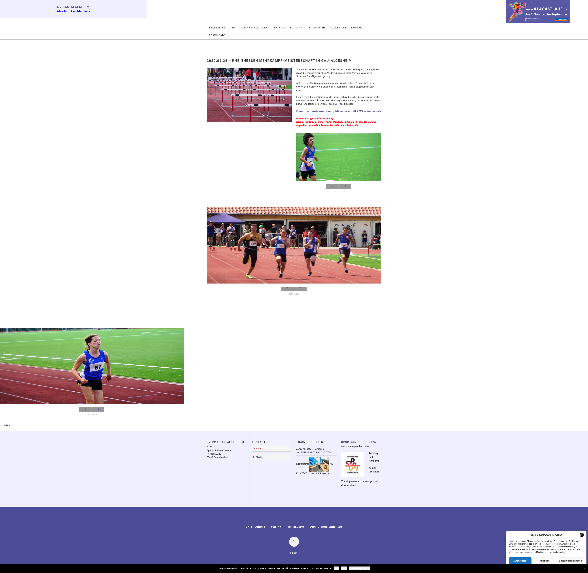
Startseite (217, 27)
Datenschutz (255, 527)
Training (278, 27)
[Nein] (584, 568)
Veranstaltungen (255, 27)
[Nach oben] (294, 541)
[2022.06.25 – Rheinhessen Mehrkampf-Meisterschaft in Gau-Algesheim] (249, 97)
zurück (5, 425)
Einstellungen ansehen (570, 560)
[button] (581, 534)
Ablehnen (544, 560)
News (233, 27)
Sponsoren (317, 27)
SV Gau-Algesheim (73, 7)
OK (336, 568)
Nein (344, 568)
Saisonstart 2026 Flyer (313, 452)
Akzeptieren (520, 560)
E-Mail (257, 457)
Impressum (296, 527)
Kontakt (357, 27)
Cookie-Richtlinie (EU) (325, 527)
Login (294, 553)
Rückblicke (338, 27)
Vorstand (297, 27)
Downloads (217, 35)
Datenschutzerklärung (359, 568)
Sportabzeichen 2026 (358, 442)
